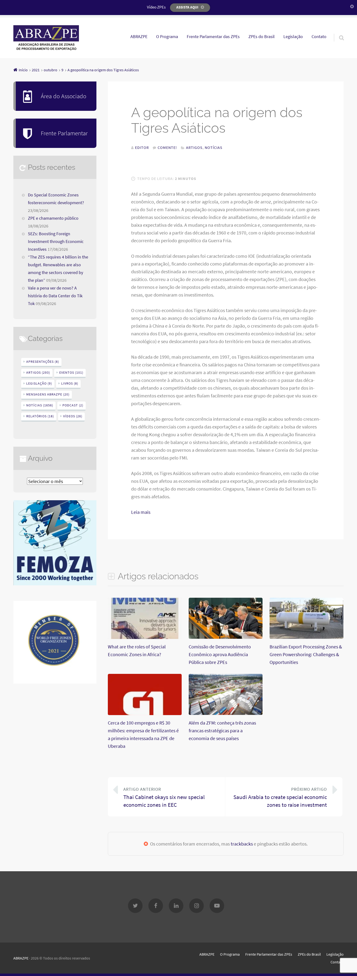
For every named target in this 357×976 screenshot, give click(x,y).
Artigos (194, 147)
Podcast (72, 405)
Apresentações (42, 361)
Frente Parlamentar (64, 133)
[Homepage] (46, 37)
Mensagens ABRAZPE (47, 394)
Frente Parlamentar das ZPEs (213, 36)
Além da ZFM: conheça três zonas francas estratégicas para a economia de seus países (222, 730)
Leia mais (140, 512)
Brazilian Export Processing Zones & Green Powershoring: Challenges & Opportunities (306, 654)
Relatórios (40, 416)
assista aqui (187, 7)
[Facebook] (155, 905)
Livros (69, 383)
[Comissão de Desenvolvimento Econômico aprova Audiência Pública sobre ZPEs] (226, 637)
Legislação (293, 36)
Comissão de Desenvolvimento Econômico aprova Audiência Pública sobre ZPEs (220, 654)
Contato (319, 36)
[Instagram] (196, 905)
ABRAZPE (138, 36)
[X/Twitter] (135, 905)
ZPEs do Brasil (261, 36)
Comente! (167, 147)
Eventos (71, 372)
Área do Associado (63, 96)
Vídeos (72, 416)
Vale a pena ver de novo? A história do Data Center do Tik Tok (55, 295)
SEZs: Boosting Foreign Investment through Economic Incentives (56, 241)
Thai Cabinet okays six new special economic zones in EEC (164, 797)
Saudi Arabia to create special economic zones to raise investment (280, 797)
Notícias (213, 147)
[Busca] (337, 31)
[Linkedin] (176, 905)
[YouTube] (217, 905)
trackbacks (242, 844)
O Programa (167, 36)
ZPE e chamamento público (53, 218)
